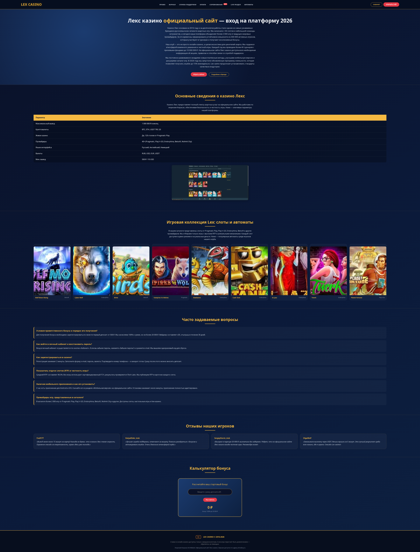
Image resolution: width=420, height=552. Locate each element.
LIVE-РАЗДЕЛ (236, 5)
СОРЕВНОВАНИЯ (218, 5)
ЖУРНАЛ (172, 5)
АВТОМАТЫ (248, 5)
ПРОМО (162, 5)
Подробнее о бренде (219, 74)
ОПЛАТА (203, 5)
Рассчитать (210, 500)
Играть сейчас (199, 74)
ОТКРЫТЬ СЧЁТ (391, 5)
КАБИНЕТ (376, 4)
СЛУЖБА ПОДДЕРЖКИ (187, 5)
